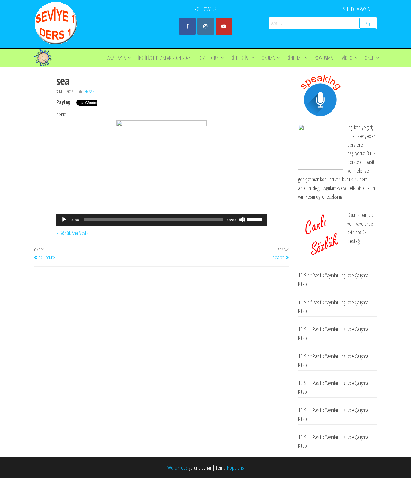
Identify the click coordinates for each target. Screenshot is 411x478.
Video (347, 57)
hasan (90, 91)
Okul (369, 57)
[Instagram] (205, 26)
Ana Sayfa (116, 57)
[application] (161, 220)
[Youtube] (224, 26)
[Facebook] (187, 26)
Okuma (268, 57)
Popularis (235, 467)
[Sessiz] (242, 220)
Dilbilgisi (240, 57)
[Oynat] (64, 220)
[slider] (255, 219)
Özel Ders (209, 57)
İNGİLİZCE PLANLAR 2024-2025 (164, 57)
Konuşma (324, 57)
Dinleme (295, 57)
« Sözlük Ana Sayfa (72, 232)
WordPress (177, 467)
